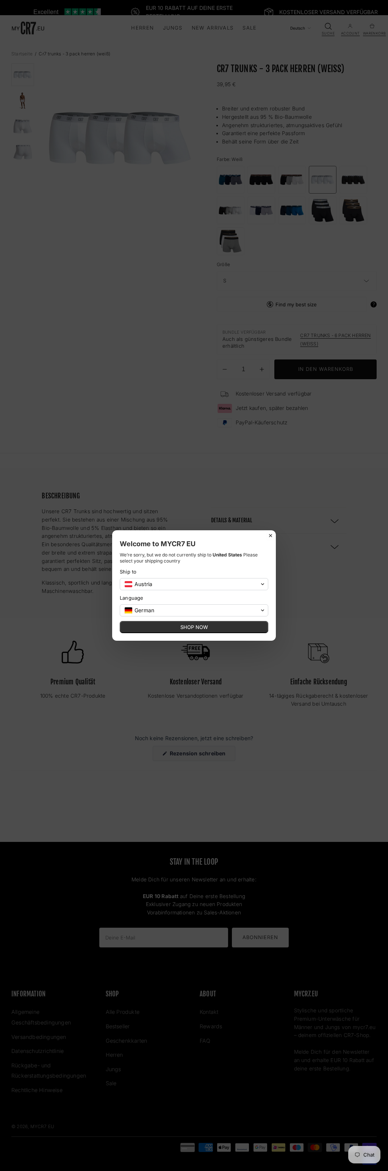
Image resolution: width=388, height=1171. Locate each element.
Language (132, 598)
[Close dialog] (270, 535)
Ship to (128, 572)
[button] (194, 584)
